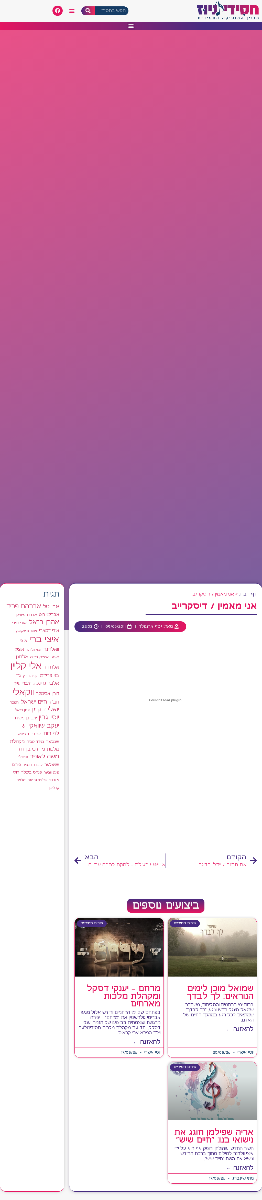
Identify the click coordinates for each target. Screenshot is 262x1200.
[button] (72, 11)
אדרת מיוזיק (26, 615)
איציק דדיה (39, 657)
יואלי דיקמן (45, 709)
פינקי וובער (51, 772)
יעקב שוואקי (44, 726)
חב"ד (54, 702)
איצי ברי (44, 639)
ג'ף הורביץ (30, 676)
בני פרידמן (49, 675)
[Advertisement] (165, 810)
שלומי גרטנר (37, 780)
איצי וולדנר (33, 649)
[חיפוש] (88, 10)
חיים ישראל (34, 702)
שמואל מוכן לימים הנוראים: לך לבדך (220, 992)
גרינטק (39, 683)
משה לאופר (44, 757)
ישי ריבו (34, 734)
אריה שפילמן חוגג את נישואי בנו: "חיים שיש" (214, 1136)
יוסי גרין (49, 717)
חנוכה (14, 702)
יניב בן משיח (26, 718)
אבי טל (51, 607)
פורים (16, 765)
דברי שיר (22, 683)
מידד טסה (35, 742)
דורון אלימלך (47, 693)
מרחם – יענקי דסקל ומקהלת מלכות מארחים (123, 996)
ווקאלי (23, 692)
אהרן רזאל (44, 622)
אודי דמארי (49, 630)
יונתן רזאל (22, 710)
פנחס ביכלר (31, 772)
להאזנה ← (240, 1029)
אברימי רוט (49, 614)
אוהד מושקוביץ (26, 631)
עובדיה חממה (32, 765)
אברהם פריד (23, 606)
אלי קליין (26, 666)
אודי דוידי (19, 623)
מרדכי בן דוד (31, 749)
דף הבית (248, 594)
